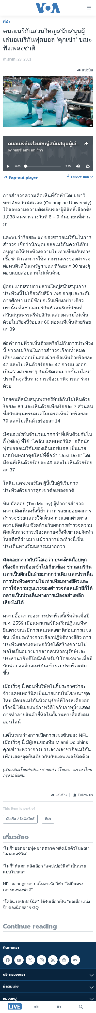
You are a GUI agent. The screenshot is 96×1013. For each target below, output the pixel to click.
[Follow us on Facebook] (7, 960)
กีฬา (6, 21)
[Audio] (36, 1007)
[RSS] (52, 960)
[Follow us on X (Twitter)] (30, 960)
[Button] (85, 70)
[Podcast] (64, 960)
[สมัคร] (75, 960)
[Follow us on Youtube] (19, 960)
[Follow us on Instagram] (41, 960)
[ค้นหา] (81, 1007)
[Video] (58, 1007)
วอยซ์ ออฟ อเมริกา (28, 150)
